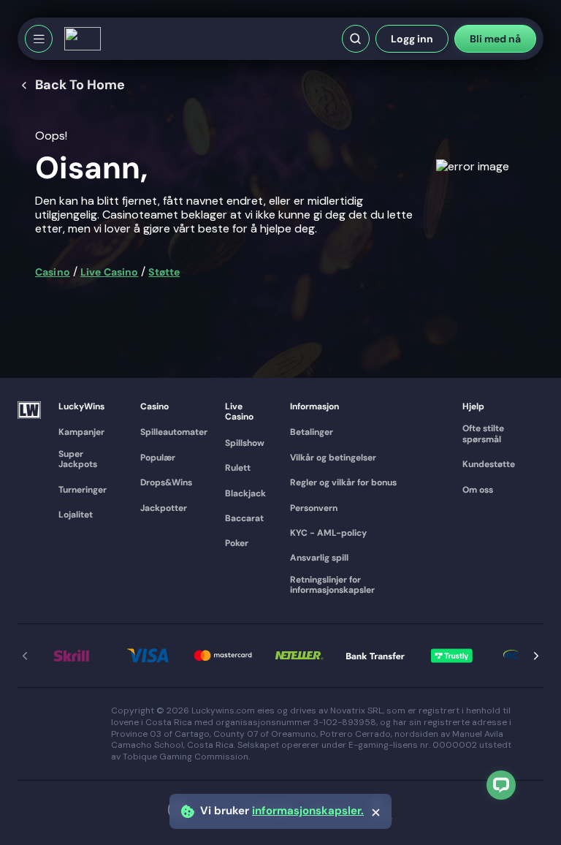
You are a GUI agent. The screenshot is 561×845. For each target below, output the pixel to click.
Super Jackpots (77, 459)
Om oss (477, 490)
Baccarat (244, 518)
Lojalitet (75, 514)
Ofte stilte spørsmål (483, 433)
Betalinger (311, 432)
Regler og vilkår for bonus (343, 482)
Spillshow (244, 443)
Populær (157, 457)
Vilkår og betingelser (333, 457)
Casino (52, 271)
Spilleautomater (173, 432)
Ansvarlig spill (319, 558)
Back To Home (80, 85)
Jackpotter (163, 508)
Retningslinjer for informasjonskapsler (332, 585)
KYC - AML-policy (328, 533)
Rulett (238, 468)
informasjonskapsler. (308, 811)
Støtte (164, 271)
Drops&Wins (166, 482)
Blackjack (245, 493)
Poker (236, 543)
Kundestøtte (488, 464)
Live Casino (109, 271)
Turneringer (82, 490)
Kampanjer (81, 432)
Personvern (313, 508)
